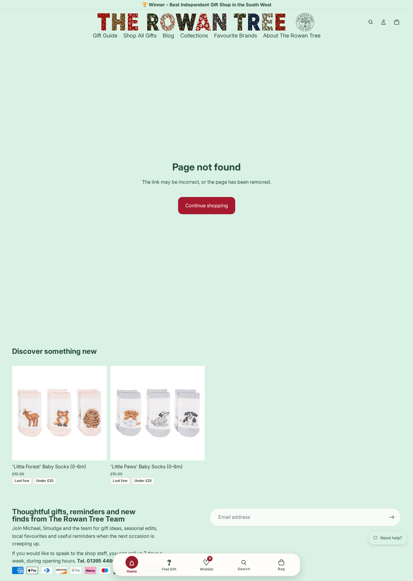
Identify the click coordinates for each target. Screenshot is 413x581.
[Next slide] (98, 413)
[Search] (370, 22)
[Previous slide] (21, 413)
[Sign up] (391, 517)
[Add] (97, 451)
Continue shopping (206, 205)
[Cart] (396, 22)
